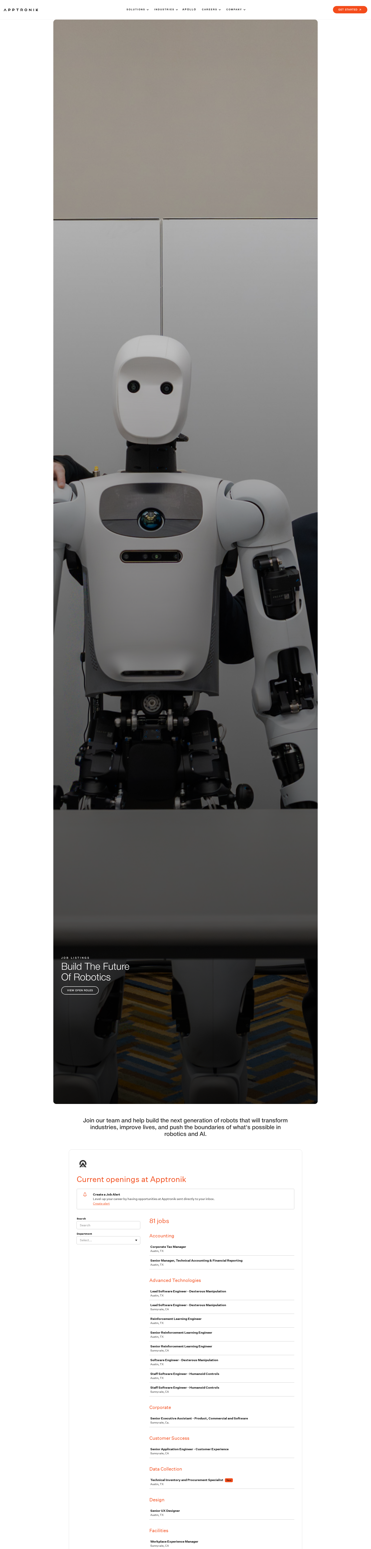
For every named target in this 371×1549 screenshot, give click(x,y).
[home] (21, 10)
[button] (137, 9)
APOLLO (189, 10)
